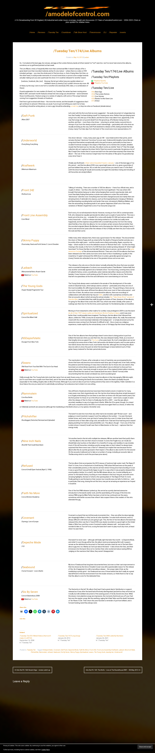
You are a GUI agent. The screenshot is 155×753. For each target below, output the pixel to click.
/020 (93, 98)
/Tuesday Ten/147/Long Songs (69, 636)
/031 (93, 96)
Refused (27, 465)
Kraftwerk (28, 165)
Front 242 (28, 190)
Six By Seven (30, 591)
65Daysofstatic (31, 338)
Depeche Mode (31, 542)
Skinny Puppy (30, 240)
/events (123, 32)
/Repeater (113, 32)
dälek (101, 295)
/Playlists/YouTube (101, 83)
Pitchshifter (29, 416)
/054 (93, 94)
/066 (93, 92)
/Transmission (95, 32)
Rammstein (29, 393)
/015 (93, 101)
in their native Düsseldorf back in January (99, 163)
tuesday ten (110, 652)
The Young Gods (32, 286)
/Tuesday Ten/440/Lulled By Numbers (109, 636)
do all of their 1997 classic (94, 313)
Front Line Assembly (35, 215)
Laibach (27, 267)
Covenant (28, 517)
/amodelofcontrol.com (77, 14)
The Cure (95, 340)
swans (91, 652)
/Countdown (66, 32)
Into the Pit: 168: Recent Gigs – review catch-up (33, 670)
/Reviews (41, 32)
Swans (26, 362)
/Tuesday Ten (53, 32)
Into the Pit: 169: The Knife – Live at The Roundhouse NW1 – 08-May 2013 (112, 670)
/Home (32, 32)
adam (87, 57)
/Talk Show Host (80, 32)
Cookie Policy (45, 750)
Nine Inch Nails (31, 441)
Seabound (28, 567)
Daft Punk (28, 115)
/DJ (104, 32)
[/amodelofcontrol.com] (77, 8)
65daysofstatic (48, 650)
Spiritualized (30, 313)
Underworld (29, 140)
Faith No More (31, 493)
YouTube (34, 275)
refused (50, 652)
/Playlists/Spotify (99, 81)
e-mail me (74, 106)
